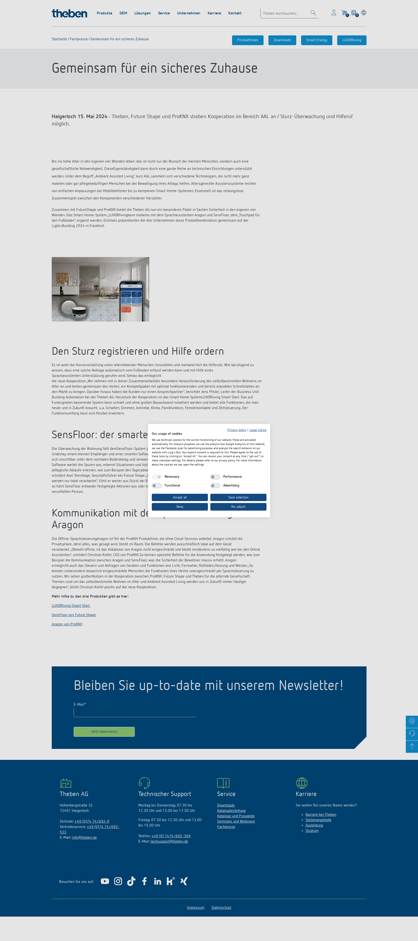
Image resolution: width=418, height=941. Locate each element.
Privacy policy (236, 430)
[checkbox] (157, 476)
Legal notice (257, 430)
